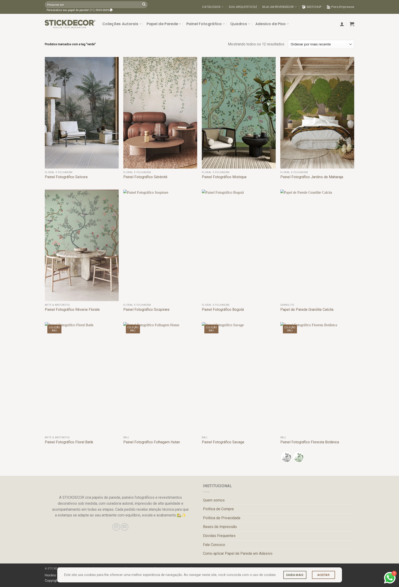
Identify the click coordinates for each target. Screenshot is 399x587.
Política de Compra (218, 509)
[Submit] (143, 4)
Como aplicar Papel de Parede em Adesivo (237, 553)
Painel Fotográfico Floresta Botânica (309, 442)
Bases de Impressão (220, 527)
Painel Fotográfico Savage (223, 442)
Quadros (238, 24)
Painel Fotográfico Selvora (66, 177)
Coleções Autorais (120, 24)
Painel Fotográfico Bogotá (223, 309)
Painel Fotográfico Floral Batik (69, 442)
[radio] (286, 457)
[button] (342, 24)
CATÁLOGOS (211, 7)
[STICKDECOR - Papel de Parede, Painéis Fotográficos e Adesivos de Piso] (70, 24)
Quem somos (214, 500)
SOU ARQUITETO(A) (243, 7)
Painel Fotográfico (204, 24)
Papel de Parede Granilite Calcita (306, 309)
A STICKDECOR (55, 568)
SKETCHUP (314, 7)
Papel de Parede (162, 24)
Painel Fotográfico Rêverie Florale (72, 309)
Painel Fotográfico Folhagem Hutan (151, 442)
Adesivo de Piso (270, 24)
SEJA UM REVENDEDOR (278, 7)
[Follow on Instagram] (116, 527)
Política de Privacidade (221, 518)
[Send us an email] (124, 527)
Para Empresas (342, 7)
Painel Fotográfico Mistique (224, 177)
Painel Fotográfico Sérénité (145, 177)
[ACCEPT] (323, 575)
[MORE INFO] (294, 575)
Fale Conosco (214, 545)
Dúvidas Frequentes (219, 536)
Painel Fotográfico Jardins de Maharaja (311, 177)
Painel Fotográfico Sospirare (146, 309)
